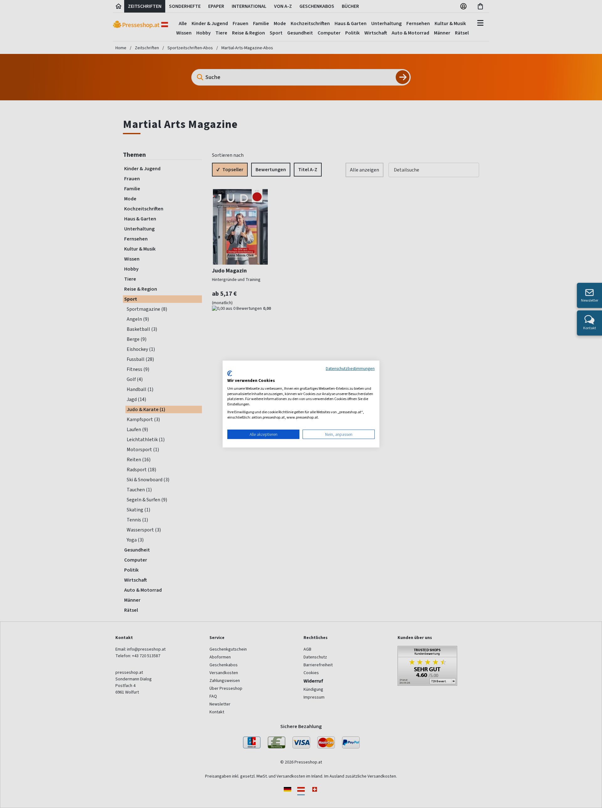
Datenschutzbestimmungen (350, 368)
